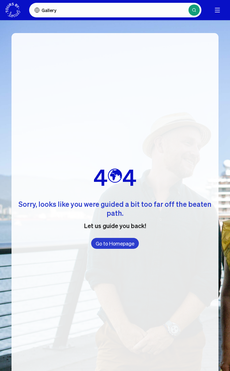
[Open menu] (217, 10)
